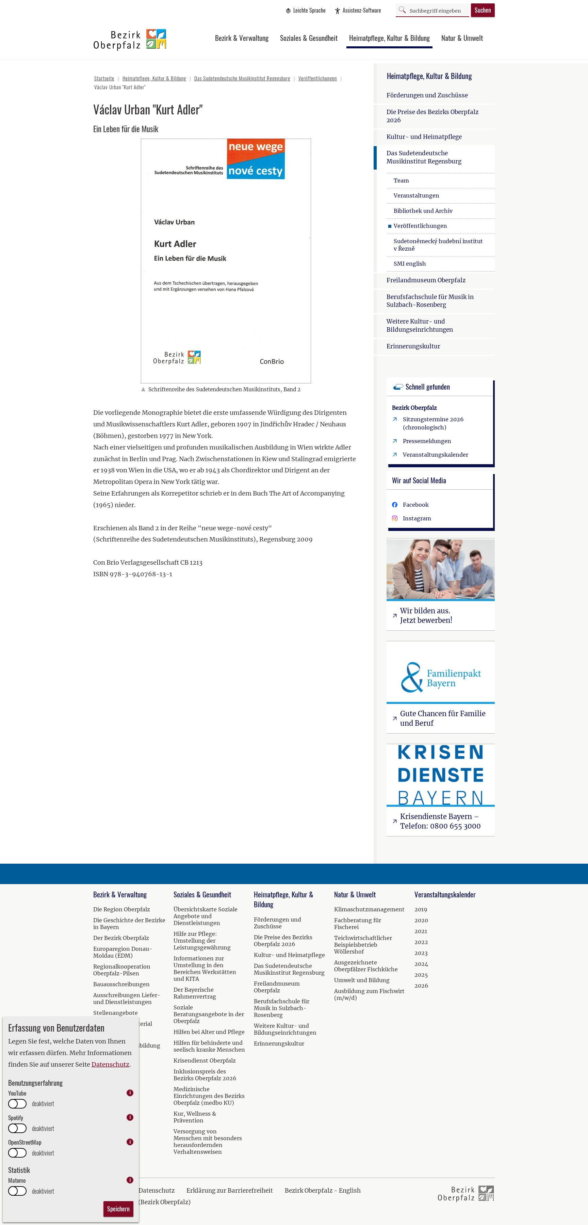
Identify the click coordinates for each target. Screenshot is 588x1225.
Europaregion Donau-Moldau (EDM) (122, 952)
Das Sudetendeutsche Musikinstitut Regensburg (424, 157)
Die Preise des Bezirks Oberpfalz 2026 (432, 116)
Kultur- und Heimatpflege (424, 137)
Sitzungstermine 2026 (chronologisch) (433, 423)
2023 (421, 952)
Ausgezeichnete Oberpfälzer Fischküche (366, 966)
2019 (420, 909)
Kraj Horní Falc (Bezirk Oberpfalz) (142, 1202)
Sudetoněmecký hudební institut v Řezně (438, 245)
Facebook (416, 504)
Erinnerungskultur (413, 346)
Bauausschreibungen (121, 984)
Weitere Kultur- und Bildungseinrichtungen (420, 325)
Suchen (483, 9)
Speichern (118, 1208)
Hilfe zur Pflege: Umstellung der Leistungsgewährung (202, 940)
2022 (421, 942)
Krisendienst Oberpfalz (205, 1060)
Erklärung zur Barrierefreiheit (229, 1190)
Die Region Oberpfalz (121, 909)
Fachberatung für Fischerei (357, 923)
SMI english (410, 263)
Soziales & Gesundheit (309, 37)
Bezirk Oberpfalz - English (323, 1190)
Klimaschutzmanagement (369, 909)
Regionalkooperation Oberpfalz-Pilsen (121, 970)
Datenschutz (110, 1064)
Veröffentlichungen (420, 225)
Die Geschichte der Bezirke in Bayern (129, 923)
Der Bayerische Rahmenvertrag (195, 993)
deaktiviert (43, 1103)
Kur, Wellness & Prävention (195, 1117)
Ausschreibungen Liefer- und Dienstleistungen (127, 998)
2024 (421, 963)
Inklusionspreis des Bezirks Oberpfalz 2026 (205, 1075)
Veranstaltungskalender (435, 454)
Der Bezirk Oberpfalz (121, 938)
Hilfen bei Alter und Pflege (209, 1031)
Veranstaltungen (416, 195)
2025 (421, 974)
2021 (420, 931)
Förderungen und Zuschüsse (427, 95)
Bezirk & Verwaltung (241, 37)
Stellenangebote (115, 1012)
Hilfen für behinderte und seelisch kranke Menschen (209, 1046)
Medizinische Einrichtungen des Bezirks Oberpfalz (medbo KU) (209, 1096)
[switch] (17, 1104)
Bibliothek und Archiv (423, 210)
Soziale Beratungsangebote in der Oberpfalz (209, 1014)
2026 (421, 985)
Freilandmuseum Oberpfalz (426, 280)
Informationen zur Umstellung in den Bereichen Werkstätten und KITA (205, 968)
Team (401, 180)
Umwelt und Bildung (362, 980)
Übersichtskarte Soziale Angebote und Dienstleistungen (206, 916)
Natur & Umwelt (462, 37)
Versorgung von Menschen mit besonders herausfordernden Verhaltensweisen (208, 1141)
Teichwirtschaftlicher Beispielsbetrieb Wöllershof (363, 945)
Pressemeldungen (427, 441)
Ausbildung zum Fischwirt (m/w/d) (369, 994)
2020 (421, 920)
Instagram (417, 518)
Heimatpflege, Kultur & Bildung (389, 37)
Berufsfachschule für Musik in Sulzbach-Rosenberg (430, 301)
